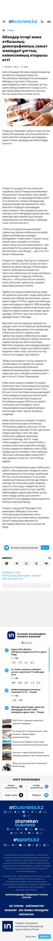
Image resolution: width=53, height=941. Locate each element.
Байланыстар (35, 906)
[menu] (4, 21)
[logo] (23, 21)
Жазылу (44, 936)
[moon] (42, 21)
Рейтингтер (26, 914)
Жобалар (11, 910)
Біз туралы (16, 906)
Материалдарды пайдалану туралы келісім (26, 896)
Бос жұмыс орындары (33, 910)
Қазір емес (31, 936)
